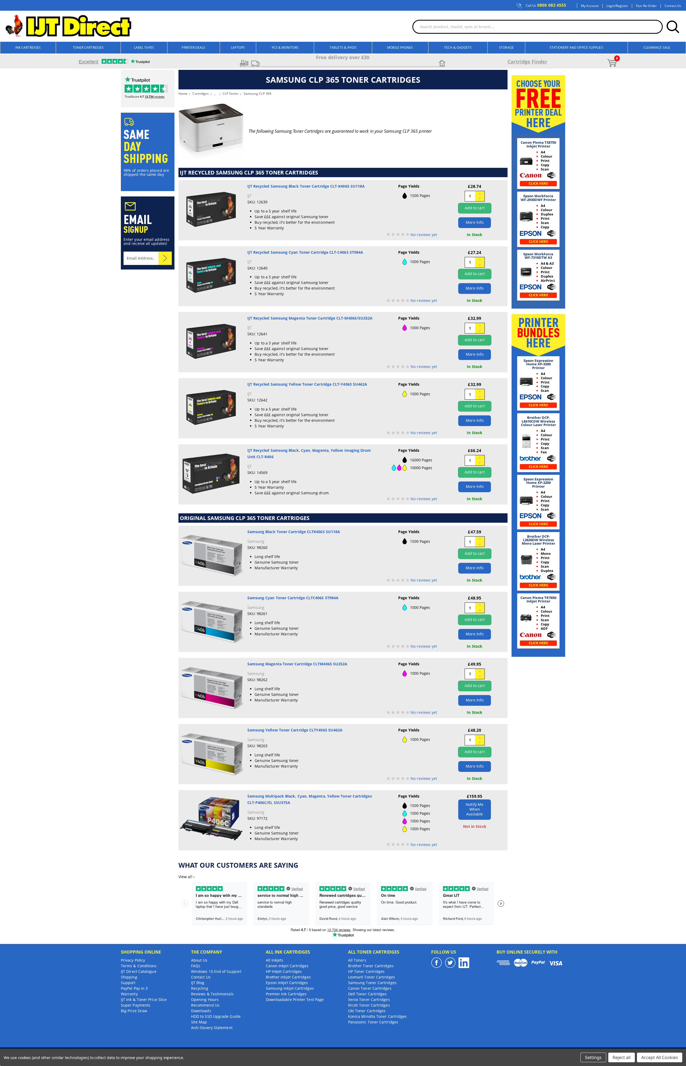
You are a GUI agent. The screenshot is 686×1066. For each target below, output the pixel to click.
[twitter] (450, 962)
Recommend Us (205, 1005)
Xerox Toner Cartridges (369, 999)
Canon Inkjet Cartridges (287, 965)
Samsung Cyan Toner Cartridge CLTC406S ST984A (293, 597)
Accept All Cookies (659, 1057)
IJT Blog (197, 982)
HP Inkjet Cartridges (284, 971)
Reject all (622, 1057)
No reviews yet (424, 234)
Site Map (199, 1022)
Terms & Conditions (138, 965)
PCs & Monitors (285, 47)
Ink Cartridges (28, 47)
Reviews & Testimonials (212, 993)
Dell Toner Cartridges (367, 993)
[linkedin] (463, 962)
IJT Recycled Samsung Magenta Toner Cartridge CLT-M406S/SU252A (310, 318)
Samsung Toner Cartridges (372, 982)
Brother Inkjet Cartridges (288, 977)
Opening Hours (205, 999)
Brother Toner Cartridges (371, 965)
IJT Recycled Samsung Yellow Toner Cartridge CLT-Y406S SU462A (307, 384)
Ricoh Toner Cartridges (369, 1005)
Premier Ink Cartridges (286, 993)
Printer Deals (193, 47)
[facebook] (436, 962)
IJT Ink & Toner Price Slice (144, 999)
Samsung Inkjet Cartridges (290, 988)
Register (622, 6)
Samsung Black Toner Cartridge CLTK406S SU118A (293, 531)
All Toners (357, 960)
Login (610, 6)
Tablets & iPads (343, 47)
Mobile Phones (400, 47)
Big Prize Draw (134, 1010)
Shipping (129, 977)
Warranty (129, 993)
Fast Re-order (646, 6)
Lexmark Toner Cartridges (371, 977)
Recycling (199, 988)
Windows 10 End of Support (216, 971)
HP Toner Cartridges (366, 971)
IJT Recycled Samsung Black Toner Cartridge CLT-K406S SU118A (306, 186)
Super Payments (135, 1005)
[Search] (672, 26)
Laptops (238, 47)
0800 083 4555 (546, 5)
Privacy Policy (133, 960)
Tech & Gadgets (458, 47)
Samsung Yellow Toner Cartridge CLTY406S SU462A (295, 730)
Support (128, 982)
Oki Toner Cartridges (367, 1010)
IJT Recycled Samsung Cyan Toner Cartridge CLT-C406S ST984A (305, 252)
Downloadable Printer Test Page (295, 999)
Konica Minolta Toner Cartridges (377, 1016)
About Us (199, 960)
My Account (590, 6)
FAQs (195, 965)
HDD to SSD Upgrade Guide (216, 1016)
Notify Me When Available (474, 809)
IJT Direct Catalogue (138, 971)
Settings (593, 1057)
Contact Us (673, 6)
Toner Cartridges (88, 47)
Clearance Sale (656, 47)
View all (186, 876)
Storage (506, 47)
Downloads (201, 1010)
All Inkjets (275, 960)
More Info (474, 222)
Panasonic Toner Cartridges (373, 1022)
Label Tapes (144, 47)
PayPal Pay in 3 (134, 988)
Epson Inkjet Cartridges (287, 982)
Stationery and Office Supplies (576, 47)
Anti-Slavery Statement (212, 1027)
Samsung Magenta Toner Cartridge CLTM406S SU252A (297, 663)
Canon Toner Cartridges (370, 988)
